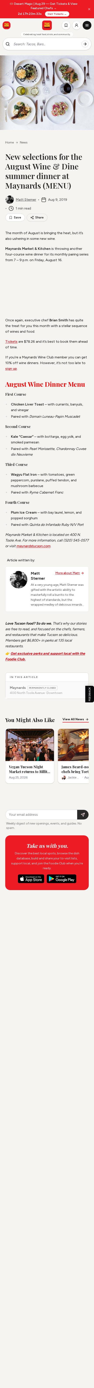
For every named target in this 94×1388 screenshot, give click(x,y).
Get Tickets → (57, 13)
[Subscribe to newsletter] (83, 814)
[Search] (85, 44)
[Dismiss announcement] (89, 9)
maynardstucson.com (33, 546)
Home (9, 142)
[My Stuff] (66, 25)
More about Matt (67, 573)
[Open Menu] (87, 25)
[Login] (76, 25)
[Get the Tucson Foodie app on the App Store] (6, 25)
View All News (73, 719)
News (24, 142)
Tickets (11, 341)
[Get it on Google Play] (61, 878)
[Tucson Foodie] (47, 25)
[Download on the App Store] (31, 878)
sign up (11, 368)
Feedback (89, 694)
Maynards (18, 688)
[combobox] (46, 44)
